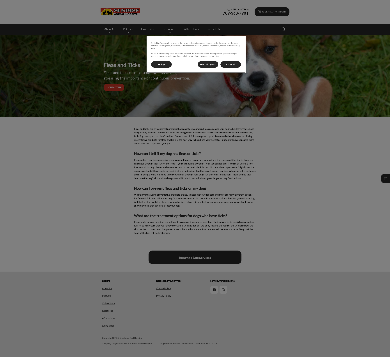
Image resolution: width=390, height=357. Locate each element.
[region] (196, 54)
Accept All (230, 64)
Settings (161, 64)
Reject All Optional (208, 64)
